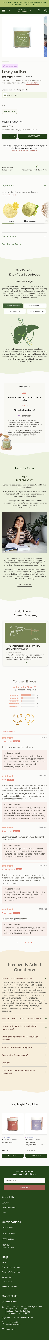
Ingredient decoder (8, 195)
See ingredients (32, 83)
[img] (7, 737)
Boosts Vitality (15, 311)
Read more (22, 584)
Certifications (9, 236)
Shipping (18, 130)
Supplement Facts (11, 244)
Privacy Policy (7, 1282)
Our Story (5, 1203)
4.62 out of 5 (30, 687)
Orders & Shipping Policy (11, 1267)
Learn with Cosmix (9, 1208)
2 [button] (21, 942)
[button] (12, 76)
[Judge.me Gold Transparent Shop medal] (29, 718)
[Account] (45, 10)
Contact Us (6, 1277)
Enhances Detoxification (13, 306)
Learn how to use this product (23, 150)
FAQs (4, 1262)
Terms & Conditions (9, 1286)
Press (4, 1212)
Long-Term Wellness (36, 311)
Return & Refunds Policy (11, 1272)
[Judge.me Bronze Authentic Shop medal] (17, 718)
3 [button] (25, 942)
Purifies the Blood (35, 306)
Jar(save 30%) (9, 111)
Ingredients (8, 185)
